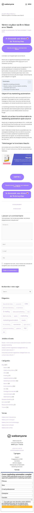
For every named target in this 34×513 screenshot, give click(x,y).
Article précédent (17, 204)
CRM (26, 304)
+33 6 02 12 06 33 (17, 448)
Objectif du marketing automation (11, 84)
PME (25, 328)
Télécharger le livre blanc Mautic (11, 89)
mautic (24, 320)
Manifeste (17, 461)
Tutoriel (4, 407)
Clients (5, 367)
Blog (3, 365)
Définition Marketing (8, 307)
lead (28, 311)
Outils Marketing (7, 386)
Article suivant (17, 208)
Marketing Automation (9, 381)
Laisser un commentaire (8, 30)
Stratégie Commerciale (9, 391)
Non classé (4, 402)
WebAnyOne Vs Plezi (7, 428)
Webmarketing (7, 397)
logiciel (15, 316)
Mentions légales (17, 463)
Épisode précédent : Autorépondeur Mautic (17, 48)
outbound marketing (8, 328)
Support (17, 457)
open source (27, 324)
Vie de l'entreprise (8, 394)
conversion (18, 304)
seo (4, 332)
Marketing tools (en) (17, 466)
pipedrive (18, 328)
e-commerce (19, 307)
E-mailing (6, 311)
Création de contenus (9, 370)
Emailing (5, 375)
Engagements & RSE (17, 459)
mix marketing (6, 324)
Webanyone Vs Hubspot (8, 420)
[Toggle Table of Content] (28, 81)
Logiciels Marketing (8, 378)
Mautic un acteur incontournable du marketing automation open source (15, 87)
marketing (24, 316)
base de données (8, 304)
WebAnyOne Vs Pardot (8, 425)
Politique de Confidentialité (17, 465)
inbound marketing (18, 311)
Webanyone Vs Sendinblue (9, 417)
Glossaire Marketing (7, 399)
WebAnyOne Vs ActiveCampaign (10, 422)
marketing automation (10, 320)
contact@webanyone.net (17, 450)
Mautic (5, 383)
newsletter (17, 324)
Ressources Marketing (8, 404)
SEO (4, 389)
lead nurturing (7, 316)
